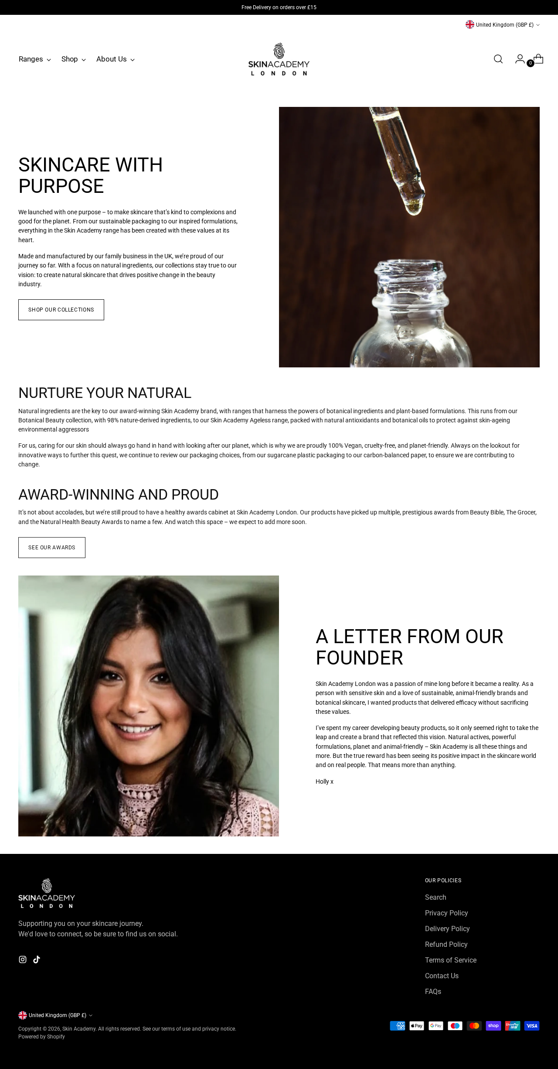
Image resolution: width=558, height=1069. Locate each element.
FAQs (433, 991)
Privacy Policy (446, 913)
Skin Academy (78, 1028)
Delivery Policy (447, 929)
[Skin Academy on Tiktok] (37, 961)
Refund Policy (446, 944)
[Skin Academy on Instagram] (23, 961)
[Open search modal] (498, 59)
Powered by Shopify (41, 1036)
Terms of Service (450, 960)
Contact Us (442, 976)
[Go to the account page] (516, 59)
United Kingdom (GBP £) (505, 24)
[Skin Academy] (279, 59)
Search (435, 897)
